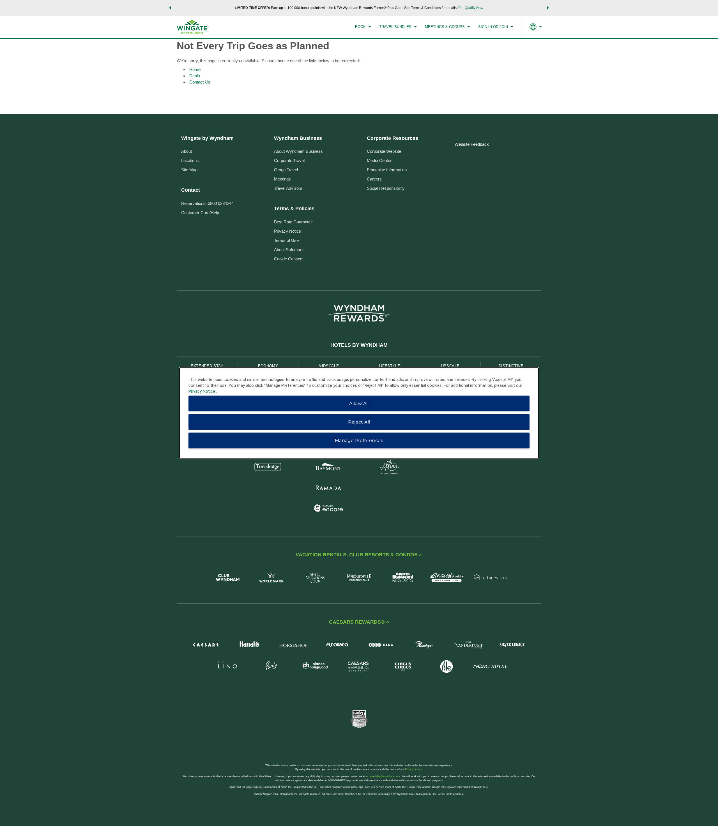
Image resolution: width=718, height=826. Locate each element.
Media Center (379, 160)
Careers (374, 179)
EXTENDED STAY (207, 366)
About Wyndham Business (298, 151)
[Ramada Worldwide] (329, 488)
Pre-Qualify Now (470, 8)
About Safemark (289, 249)
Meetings (282, 179)
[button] (170, 8)
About (186, 151)
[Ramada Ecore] (329, 509)
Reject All (359, 421)
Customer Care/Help (200, 212)
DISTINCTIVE (511, 366)
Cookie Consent (288, 258)
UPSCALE (450, 366)
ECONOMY (268, 366)
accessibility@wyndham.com (383, 776)
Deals (194, 75)
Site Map (189, 169)
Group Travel (286, 169)
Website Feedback (472, 144)
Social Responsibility (386, 188)
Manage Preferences (359, 440)
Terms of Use (286, 240)
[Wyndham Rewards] (358, 313)
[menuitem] (363, 27)
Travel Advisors (288, 188)
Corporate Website (384, 151)
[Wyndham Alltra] (389, 468)
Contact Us (199, 82)
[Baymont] (329, 468)
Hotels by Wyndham (359, 345)
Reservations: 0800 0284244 (207, 203)
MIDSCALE (329, 366)
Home (195, 69)
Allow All (359, 403)
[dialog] (359, 413)
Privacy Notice (287, 231)
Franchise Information (387, 169)
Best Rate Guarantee (293, 221)
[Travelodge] (268, 468)
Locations (190, 160)
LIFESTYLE (389, 366)
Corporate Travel (289, 160)
